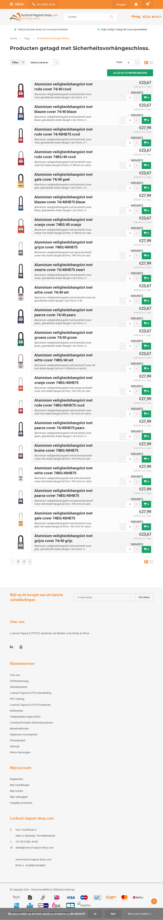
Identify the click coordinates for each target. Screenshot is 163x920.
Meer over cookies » (139, 913)
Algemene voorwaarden (23, 734)
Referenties (16, 710)
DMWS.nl (47, 889)
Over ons (15, 675)
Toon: (119, 62)
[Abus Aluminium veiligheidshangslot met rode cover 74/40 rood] (20, 90)
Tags (27, 38)
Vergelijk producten (21, 802)
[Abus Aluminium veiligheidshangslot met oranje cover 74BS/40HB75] (20, 383)
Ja (95, 913)
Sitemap (14, 746)
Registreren (16, 779)
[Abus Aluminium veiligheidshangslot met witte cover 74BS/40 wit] (20, 361)
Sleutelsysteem (18, 686)
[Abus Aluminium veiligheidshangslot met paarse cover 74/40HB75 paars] (20, 429)
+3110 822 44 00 (45, 4)
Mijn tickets (16, 790)
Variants (137, 92)
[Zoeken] (111, 17)
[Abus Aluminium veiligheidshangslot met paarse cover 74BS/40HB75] (20, 496)
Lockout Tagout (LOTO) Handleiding (30, 692)
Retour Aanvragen (20, 752)
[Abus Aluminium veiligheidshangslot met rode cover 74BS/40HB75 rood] (20, 406)
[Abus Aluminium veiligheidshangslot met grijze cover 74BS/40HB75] (20, 248)
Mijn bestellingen (19, 785)
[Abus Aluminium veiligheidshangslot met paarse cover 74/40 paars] (20, 316)
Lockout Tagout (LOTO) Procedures (30, 704)
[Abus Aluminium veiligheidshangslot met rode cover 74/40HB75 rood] (20, 135)
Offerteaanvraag (19, 681)
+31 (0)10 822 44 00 (27, 841)
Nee (113, 913)
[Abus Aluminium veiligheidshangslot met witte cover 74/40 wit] (20, 293)
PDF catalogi (17, 698)
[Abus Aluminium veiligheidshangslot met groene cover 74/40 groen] (20, 338)
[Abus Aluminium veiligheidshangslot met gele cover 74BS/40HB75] (20, 519)
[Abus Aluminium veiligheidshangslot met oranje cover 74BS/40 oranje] (20, 225)
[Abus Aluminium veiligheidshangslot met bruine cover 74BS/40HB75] (20, 451)
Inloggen (121, 4)
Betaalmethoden (19, 728)
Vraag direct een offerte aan (124, 29)
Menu (19, 4)
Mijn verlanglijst (19, 796)
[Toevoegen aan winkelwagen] (146, 97)
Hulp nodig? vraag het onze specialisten (42, 29)
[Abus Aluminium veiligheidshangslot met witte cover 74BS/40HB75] (20, 474)
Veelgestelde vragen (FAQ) (25, 716)
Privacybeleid (17, 740)
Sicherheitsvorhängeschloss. (53, 38)
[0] (147, 4)
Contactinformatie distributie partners (31, 722)
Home (13, 38)
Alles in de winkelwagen (130, 72)
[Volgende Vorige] (30, 562)
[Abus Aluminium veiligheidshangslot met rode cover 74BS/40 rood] (20, 158)
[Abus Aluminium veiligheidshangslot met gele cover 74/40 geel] (20, 180)
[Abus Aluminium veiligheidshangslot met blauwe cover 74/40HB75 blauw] (20, 203)
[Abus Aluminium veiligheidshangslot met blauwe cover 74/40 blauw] (20, 112)
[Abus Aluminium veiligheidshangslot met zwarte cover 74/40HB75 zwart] (20, 270)
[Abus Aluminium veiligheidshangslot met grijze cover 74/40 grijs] (20, 541)
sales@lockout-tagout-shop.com (35, 847)
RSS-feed (59, 889)
